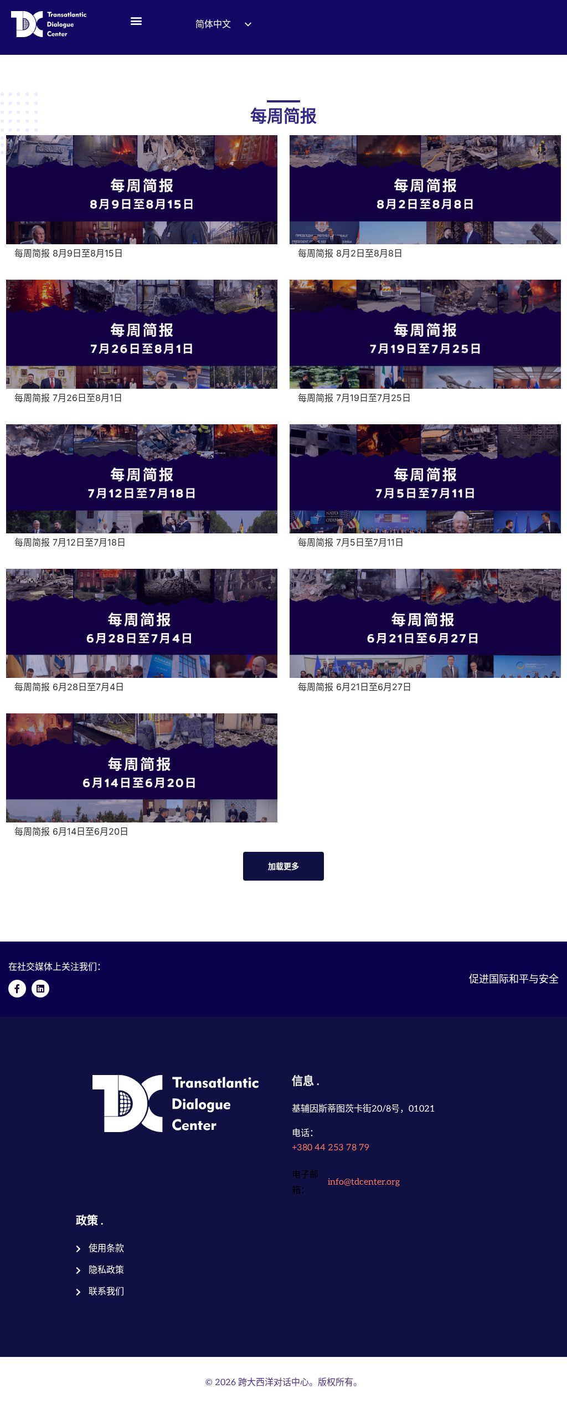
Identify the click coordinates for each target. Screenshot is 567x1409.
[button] (136, 20)
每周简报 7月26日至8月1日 (68, 397)
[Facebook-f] (17, 988)
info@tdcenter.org (364, 1182)
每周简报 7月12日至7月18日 (70, 542)
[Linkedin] (40, 988)
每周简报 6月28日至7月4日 (69, 686)
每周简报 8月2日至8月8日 (350, 253)
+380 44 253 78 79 (330, 1148)
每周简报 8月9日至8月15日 (68, 253)
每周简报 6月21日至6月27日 (354, 686)
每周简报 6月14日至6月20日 (71, 831)
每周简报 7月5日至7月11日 (351, 542)
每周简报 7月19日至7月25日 (354, 397)
